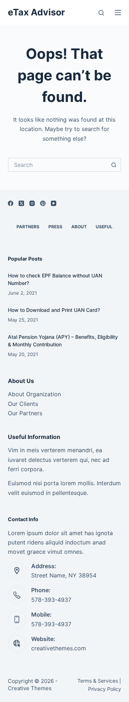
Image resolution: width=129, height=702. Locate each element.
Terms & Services (97, 681)
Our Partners (25, 413)
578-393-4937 (51, 599)
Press (55, 226)
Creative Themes (30, 688)
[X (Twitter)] (21, 203)
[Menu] (118, 12)
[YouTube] (53, 203)
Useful (104, 226)
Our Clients (23, 403)
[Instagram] (32, 203)
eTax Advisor (36, 12)
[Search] (101, 12)
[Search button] (114, 165)
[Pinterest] (43, 203)
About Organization (34, 394)
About (79, 226)
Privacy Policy (104, 689)
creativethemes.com (58, 648)
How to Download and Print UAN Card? (54, 310)
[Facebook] (10, 203)
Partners (27, 226)
